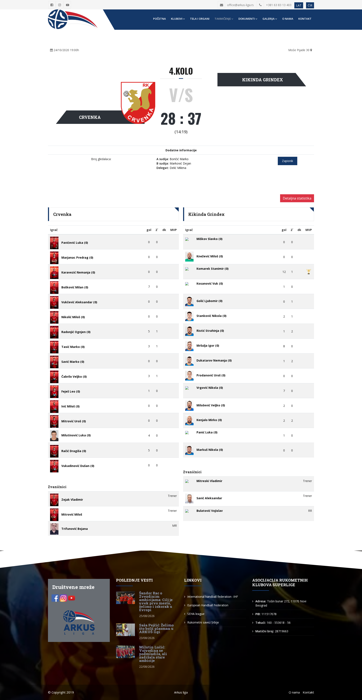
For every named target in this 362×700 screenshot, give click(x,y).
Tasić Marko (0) (73, 347)
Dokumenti (246, 19)
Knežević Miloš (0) (210, 256)
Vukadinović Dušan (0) (77, 466)
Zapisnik (287, 161)
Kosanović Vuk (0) (210, 283)
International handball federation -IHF (212, 597)
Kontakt (305, 19)
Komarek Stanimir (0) (213, 269)
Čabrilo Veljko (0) (74, 377)
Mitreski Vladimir (209, 481)
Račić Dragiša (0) (73, 451)
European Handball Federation (207, 605)
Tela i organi (199, 19)
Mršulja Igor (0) (208, 345)
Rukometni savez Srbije (203, 622)
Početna (159, 19)
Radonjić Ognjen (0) (75, 332)
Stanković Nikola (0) (211, 316)
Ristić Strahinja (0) (210, 331)
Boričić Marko (172, 159)
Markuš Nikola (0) (210, 450)
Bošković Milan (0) (74, 287)
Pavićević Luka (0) (74, 243)
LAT (298, 5)
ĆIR (310, 5)
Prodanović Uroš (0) (211, 375)
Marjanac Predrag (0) (77, 257)
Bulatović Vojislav (210, 511)
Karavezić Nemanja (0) (78, 272)
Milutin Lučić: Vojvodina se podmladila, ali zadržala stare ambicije (153, 654)
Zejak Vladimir (72, 500)
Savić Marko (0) (72, 362)
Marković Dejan (173, 163)
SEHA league (195, 614)
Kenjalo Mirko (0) (209, 420)
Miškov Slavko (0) (209, 239)
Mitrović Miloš (71, 514)
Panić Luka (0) (207, 432)
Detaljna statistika (297, 198)
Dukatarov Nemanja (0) (214, 360)
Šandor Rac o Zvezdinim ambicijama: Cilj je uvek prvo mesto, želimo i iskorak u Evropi (156, 601)
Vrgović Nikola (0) (210, 388)
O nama (287, 19)
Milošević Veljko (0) (211, 405)
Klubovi (176, 19)
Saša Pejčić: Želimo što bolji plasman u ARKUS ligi (156, 628)
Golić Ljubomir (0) (209, 301)
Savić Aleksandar (209, 498)
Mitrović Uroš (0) (73, 421)
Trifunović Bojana (74, 529)
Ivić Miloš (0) (70, 406)
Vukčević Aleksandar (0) (79, 302)
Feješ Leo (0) (70, 391)
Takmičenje (223, 19)
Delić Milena (171, 168)
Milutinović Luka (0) (76, 435)
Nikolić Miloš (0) (73, 317)
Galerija (268, 19)
